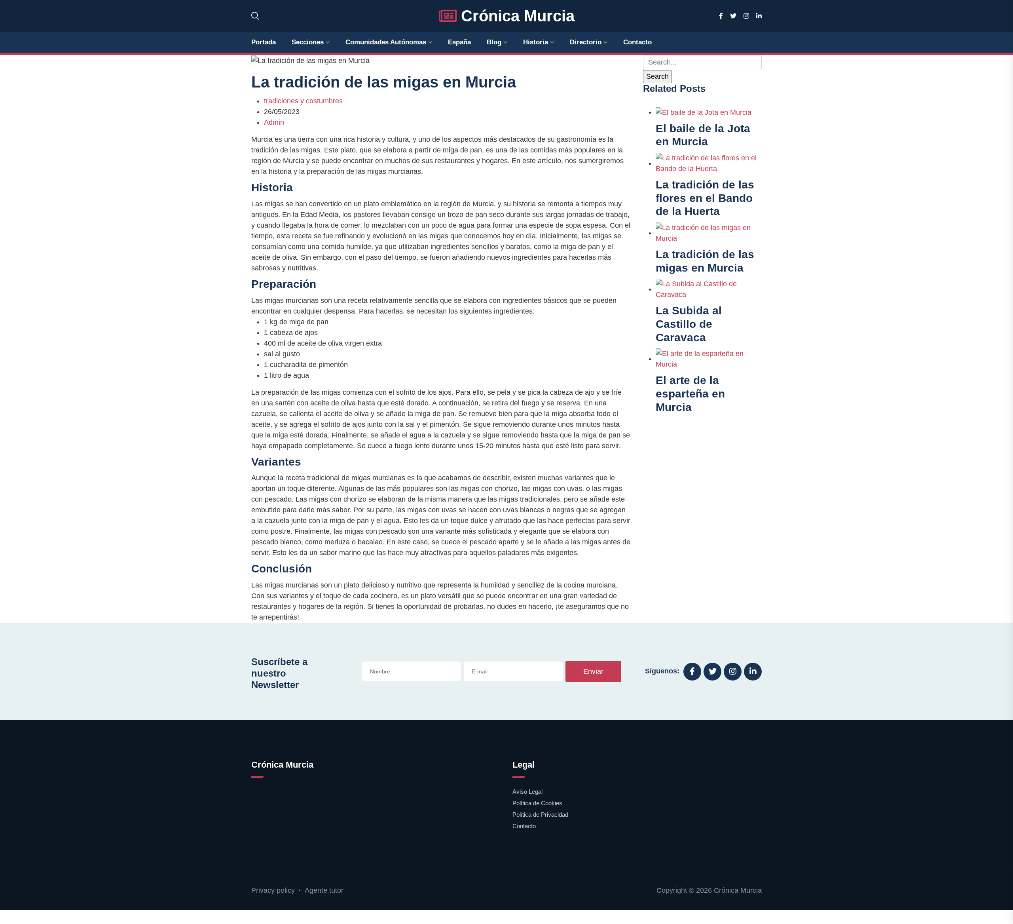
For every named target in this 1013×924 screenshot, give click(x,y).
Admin (274, 122)
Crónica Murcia (516, 16)
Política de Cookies (537, 803)
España (459, 42)
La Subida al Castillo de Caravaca (689, 323)
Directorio (585, 42)
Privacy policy (273, 890)
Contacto (637, 42)
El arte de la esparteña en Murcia (690, 393)
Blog (494, 42)
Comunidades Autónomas (385, 42)
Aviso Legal (527, 791)
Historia (535, 42)
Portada (263, 42)
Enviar (593, 671)
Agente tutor (324, 890)
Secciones (308, 42)
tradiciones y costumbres (303, 101)
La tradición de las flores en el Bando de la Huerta (705, 198)
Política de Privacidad (540, 814)
